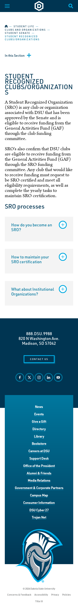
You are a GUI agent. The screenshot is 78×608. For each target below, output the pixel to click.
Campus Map (39, 495)
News (39, 406)
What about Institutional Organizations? (32, 291)
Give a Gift (39, 421)
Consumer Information (39, 502)
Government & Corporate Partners (39, 488)
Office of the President (39, 466)
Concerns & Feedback (19, 594)
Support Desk (39, 458)
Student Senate (17, 32)
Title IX (39, 601)
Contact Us (39, 359)
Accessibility (41, 594)
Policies (66, 594)
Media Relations (39, 480)
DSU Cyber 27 (39, 510)
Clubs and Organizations (25, 29)
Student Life (24, 26)
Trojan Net (39, 517)
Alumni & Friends (39, 473)
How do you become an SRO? (31, 227)
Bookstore (39, 443)
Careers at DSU (39, 451)
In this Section (15, 55)
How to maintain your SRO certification (30, 259)
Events (39, 414)
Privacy (55, 594)
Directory (39, 429)
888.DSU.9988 (39, 333)
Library (39, 436)
